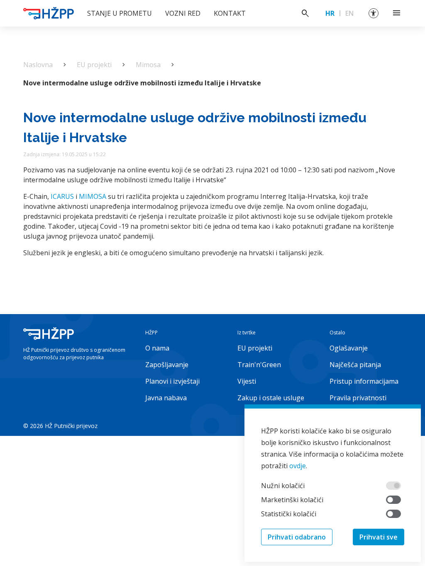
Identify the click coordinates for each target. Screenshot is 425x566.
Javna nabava (166, 397)
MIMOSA (93, 196)
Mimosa (148, 64)
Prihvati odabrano (297, 537)
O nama (157, 348)
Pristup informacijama (364, 381)
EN (349, 13)
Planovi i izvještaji (172, 381)
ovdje (297, 465)
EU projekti (94, 64)
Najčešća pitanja (355, 364)
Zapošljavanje (166, 364)
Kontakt (230, 13)
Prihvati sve (378, 537)
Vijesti (246, 381)
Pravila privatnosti (358, 397)
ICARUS (62, 196)
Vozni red (182, 13)
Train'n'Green (259, 364)
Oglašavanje (349, 348)
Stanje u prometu (119, 13)
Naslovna (38, 64)
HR (330, 13)
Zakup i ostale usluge (270, 397)
